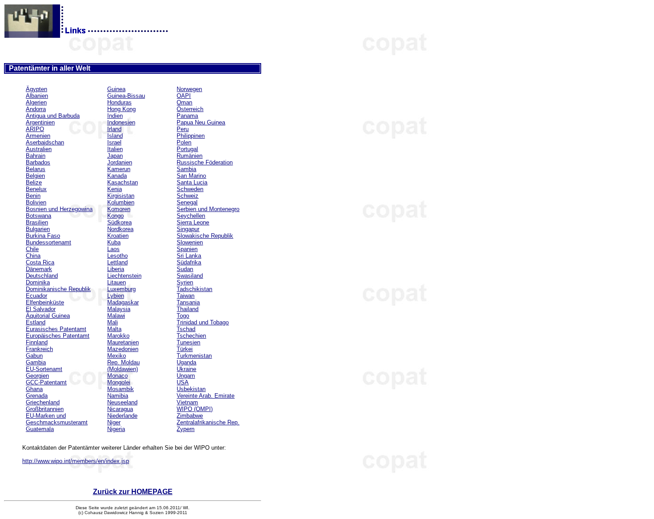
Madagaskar (123, 302)
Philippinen (191, 135)
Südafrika (189, 262)
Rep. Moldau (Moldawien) (123, 365)
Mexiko (116, 355)
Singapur (188, 229)
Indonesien (121, 122)
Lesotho (117, 255)
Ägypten (36, 89)
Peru (183, 129)
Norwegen (189, 89)
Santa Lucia (192, 182)
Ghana (34, 389)
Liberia (115, 269)
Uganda (186, 362)
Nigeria (116, 429)
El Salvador (41, 309)
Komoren (118, 209)
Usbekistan (191, 389)
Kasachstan (122, 182)
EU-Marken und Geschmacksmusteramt (57, 419)
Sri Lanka (189, 255)
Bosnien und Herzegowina (59, 209)
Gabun (34, 355)
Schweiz (187, 195)
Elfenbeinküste (45, 302)
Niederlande (122, 415)
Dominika (38, 282)
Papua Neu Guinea (201, 122)
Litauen (116, 282)
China (33, 255)
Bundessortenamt (48, 242)
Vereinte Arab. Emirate (205, 395)
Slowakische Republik (205, 235)
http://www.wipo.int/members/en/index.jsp (75, 461)
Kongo (115, 215)
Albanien (37, 95)
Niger (114, 422)
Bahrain (35, 155)
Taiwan (185, 295)
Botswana (38, 215)
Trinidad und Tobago (203, 322)
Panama (187, 115)
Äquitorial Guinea (48, 315)
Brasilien (37, 222)
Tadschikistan (194, 289)
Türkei (185, 349)
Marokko (118, 335)
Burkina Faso (43, 235)
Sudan (185, 269)
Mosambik (120, 389)
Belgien (35, 175)
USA (183, 382)
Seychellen (191, 215)
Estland (35, 322)
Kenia (114, 189)
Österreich (190, 109)
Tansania (188, 302)
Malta (114, 329)
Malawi (116, 315)
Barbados (38, 162)
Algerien (36, 102)
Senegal (187, 202)
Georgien (37, 375)
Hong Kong (121, 109)
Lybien (115, 295)
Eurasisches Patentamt (56, 329)
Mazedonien (122, 349)
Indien (115, 115)
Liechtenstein (124, 275)
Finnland (37, 342)
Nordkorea (120, 229)
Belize (34, 182)
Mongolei (118, 382)
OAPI (184, 95)
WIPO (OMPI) (195, 409)
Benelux (36, 189)
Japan (115, 155)
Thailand (187, 309)
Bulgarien (38, 229)
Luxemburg (121, 289)
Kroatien (118, 235)
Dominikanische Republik (58, 289)
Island (115, 135)
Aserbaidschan (45, 142)
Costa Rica (40, 262)
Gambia (36, 362)
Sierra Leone (193, 222)
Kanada (117, 175)
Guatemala (40, 429)
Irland (114, 129)
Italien (115, 149)
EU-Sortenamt (44, 369)
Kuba (114, 242)
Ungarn (186, 375)
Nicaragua (120, 409)
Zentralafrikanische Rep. (208, 422)
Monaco (117, 375)
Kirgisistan (120, 195)
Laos (113, 249)
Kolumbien (120, 202)
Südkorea (119, 222)
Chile (32, 249)
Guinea (116, 89)
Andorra (36, 109)
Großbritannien (45, 409)
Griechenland (43, 402)
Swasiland (190, 275)
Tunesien (188, 342)
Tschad (186, 329)
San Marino (191, 175)
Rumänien (189, 155)
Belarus (35, 169)
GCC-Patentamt (46, 382)
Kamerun (118, 169)
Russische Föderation (205, 162)
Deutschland (42, 275)
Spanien (187, 249)
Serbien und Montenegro (208, 209)
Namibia (117, 395)
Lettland (117, 262)
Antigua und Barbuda (53, 115)
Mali (112, 322)
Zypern (185, 429)
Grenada (37, 395)
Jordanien (119, 162)
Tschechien (191, 335)
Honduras (119, 102)
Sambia (186, 169)
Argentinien (40, 122)
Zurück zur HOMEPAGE (133, 491)
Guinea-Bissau (126, 95)
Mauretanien (123, 342)
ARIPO (35, 129)
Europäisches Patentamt (57, 335)
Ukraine (186, 369)
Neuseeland (122, 402)
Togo (183, 315)
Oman (184, 102)
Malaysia (118, 309)
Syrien (185, 282)
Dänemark (39, 269)
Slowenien (190, 242)
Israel (114, 142)
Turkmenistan (194, 355)
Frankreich (39, 349)
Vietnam (187, 402)
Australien (39, 149)
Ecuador (36, 295)
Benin (33, 195)
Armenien (38, 135)
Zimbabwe (190, 415)
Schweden (190, 189)
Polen (184, 142)
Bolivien (36, 202)
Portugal (187, 149)
